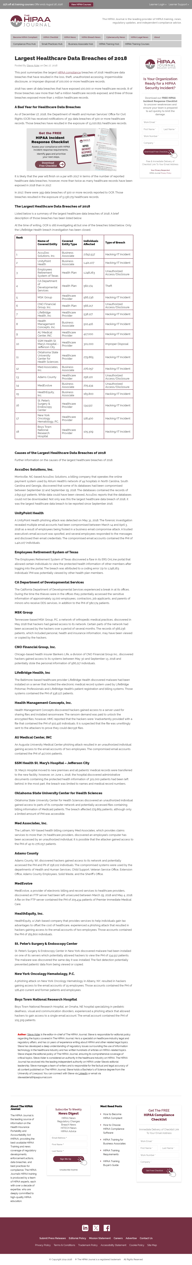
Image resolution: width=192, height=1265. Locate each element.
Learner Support (178, 4)
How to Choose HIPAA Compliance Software (113, 1129)
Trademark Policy (88, 1245)
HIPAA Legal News (139, 37)
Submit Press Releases (52, 1238)
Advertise (131, 1238)
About (157, 37)
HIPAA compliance (69, 72)
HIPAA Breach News (91, 37)
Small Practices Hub (52, 44)
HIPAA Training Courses (137, 44)
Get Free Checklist (154, 1170)
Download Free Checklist (155, 152)
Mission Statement (100, 1238)
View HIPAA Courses (81, 4)
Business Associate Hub (80, 44)
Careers (118, 1238)
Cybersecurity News (115, 37)
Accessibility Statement (113, 1245)
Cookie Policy (136, 1245)
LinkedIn (83, 1073)
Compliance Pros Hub (24, 44)
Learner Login (157, 4)
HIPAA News (70, 37)
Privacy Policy (166, 173)
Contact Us (146, 1238)
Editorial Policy (77, 1238)
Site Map (152, 1245)
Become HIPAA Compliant (25, 37)
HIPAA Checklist (50, 37)
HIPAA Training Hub (109, 44)
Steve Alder (33, 65)
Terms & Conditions (64, 1245)
